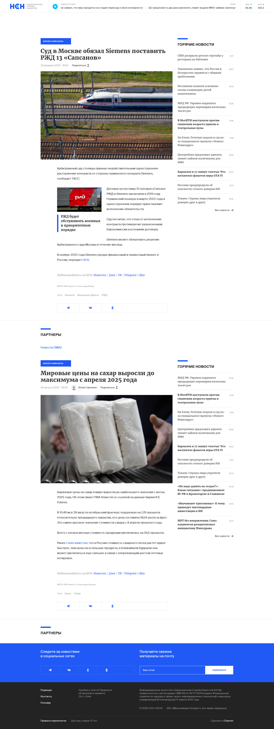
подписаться (219, 670)
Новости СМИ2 (51, 347)
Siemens (70, 295)
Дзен (112, 275)
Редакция (46, 690)
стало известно (77, 543)
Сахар (77, 593)
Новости (100, 275)
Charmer (228, 720)
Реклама (46, 702)
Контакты (46, 696)
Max (142, 275)
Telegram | (131, 275)
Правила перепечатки (53, 720)
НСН (86, 260)
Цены (68, 593)
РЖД (104, 295)
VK (120, 275)
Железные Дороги (88, 295)
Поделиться (79, 65)
